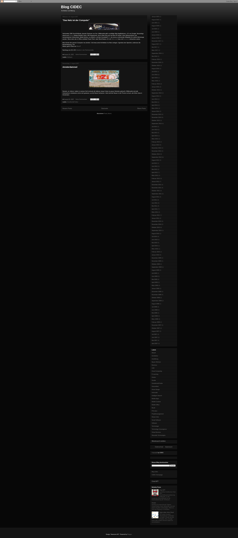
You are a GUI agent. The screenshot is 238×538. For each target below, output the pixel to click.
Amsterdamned (69, 67)
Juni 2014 (154, 99)
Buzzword (126, 39)
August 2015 (155, 68)
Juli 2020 (154, 29)
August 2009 (155, 270)
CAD (153, 368)
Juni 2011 (154, 203)
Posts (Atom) (108, 113)
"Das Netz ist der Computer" (76, 20)
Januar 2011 (155, 218)
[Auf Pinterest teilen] (98, 54)
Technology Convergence (159, 429)
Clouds (154, 503)
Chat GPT (155, 481)
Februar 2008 (156, 322)
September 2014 (157, 93)
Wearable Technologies (158, 435)
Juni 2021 (154, 22)
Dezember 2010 (156, 221)
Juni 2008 (154, 310)
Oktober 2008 (156, 297)
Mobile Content (156, 401)
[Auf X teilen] (95, 54)
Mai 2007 (154, 340)
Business (154, 365)
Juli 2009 (154, 273)
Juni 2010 (154, 239)
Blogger (129, 534)
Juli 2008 (154, 307)
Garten (154, 377)
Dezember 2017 (156, 41)
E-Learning (155, 374)
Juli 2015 (154, 71)
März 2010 (155, 249)
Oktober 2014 (156, 90)
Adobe (71, 35)
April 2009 (155, 282)
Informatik (155, 392)
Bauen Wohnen (156, 362)
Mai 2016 (154, 56)
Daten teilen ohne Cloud (166, 512)
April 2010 (155, 245)
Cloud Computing (157, 371)
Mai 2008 (154, 313)
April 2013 (155, 135)
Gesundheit (155, 386)
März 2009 (155, 285)
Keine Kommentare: (82, 54)
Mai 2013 (154, 132)
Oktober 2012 (156, 154)
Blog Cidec (155, 471)
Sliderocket (114, 39)
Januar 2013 (155, 145)
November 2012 (156, 151)
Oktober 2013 (156, 120)
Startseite (104, 108)
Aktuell (154, 352)
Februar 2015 (156, 84)
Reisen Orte (155, 417)
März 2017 (155, 50)
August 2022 (155, 19)
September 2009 (157, 267)
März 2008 (155, 319)
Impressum (168, 447)
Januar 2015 (155, 87)
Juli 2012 (154, 163)
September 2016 (157, 53)
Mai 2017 (154, 47)
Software (69, 57)
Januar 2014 (155, 111)
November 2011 (156, 187)
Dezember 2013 (156, 114)
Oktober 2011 (156, 190)
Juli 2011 (154, 200)
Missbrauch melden (159, 441)
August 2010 (155, 233)
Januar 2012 (155, 181)
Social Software (156, 420)
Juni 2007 (154, 337)
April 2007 (155, 343)
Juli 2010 (154, 236)
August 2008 (155, 303)
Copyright (154, 452)
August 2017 (155, 44)
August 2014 (155, 96)
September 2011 (156, 193)
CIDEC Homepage (157, 475)
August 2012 (155, 160)
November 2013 (156, 117)
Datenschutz (159, 447)
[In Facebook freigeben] (96, 54)
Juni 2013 (154, 129)
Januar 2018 (155, 38)
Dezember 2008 (156, 291)
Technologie (155, 426)
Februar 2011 (156, 215)
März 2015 (155, 81)
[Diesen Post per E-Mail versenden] (91, 54)
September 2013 (157, 123)
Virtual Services (156, 432)
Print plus (154, 411)
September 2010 (157, 230)
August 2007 (155, 331)
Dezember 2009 (156, 258)
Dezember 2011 (156, 184)
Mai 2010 (154, 242)
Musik (153, 408)
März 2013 (155, 139)
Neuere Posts (67, 108)
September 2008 (157, 300)
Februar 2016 (156, 59)
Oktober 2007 (156, 328)
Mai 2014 (154, 102)
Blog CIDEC (71, 7)
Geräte (154, 380)
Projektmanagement (158, 414)
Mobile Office (155, 404)
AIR (109, 37)
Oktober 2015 (156, 65)
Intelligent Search (157, 395)
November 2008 (156, 294)
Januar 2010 (155, 255)
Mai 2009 (154, 279)
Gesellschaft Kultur (72, 102)
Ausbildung (155, 359)
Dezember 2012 (156, 148)
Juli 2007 (154, 334)
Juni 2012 (154, 166)
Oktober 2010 (156, 227)
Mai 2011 (154, 206)
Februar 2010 (156, 252)
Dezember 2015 (156, 62)
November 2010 (156, 224)
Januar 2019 (155, 35)
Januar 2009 (155, 288)
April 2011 (155, 209)
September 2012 (157, 157)
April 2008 (155, 316)
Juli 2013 (154, 126)
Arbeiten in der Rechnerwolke (85, 50)
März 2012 (155, 175)
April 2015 (155, 77)
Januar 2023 (155, 16)
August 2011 (155, 197)
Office (78, 46)
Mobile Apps (155, 398)
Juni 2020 (154, 32)
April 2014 (155, 105)
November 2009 (156, 261)
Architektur (155, 356)
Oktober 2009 (156, 264)
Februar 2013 (156, 142)
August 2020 (155, 25)
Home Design (156, 389)
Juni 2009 (154, 276)
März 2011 (155, 212)
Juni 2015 (154, 74)
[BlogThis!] (93, 54)
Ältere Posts (141, 108)
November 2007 (156, 325)
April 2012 (155, 172)
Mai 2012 (154, 169)
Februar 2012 (156, 178)
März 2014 (155, 108)
